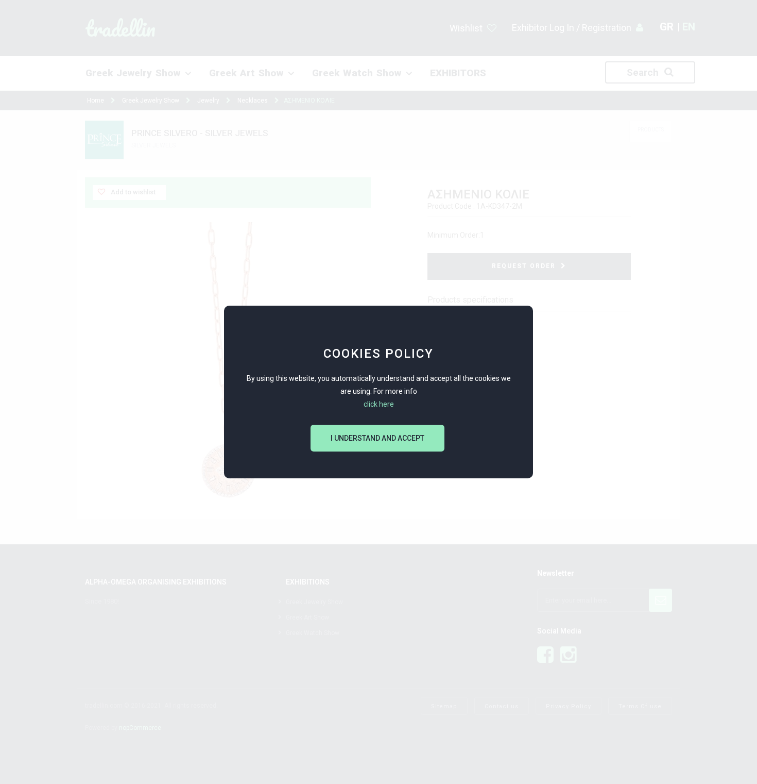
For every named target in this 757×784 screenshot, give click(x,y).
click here (379, 404)
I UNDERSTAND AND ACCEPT (377, 438)
